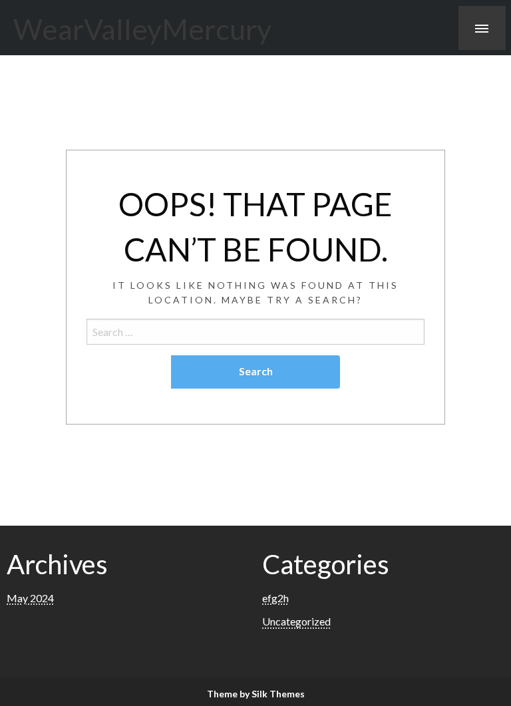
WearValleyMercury (142, 28)
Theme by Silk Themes (256, 693)
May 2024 (30, 598)
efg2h (275, 598)
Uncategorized (296, 621)
